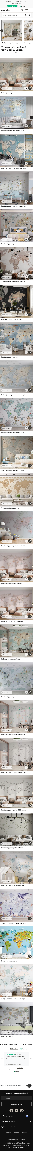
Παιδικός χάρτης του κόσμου (10, 93)
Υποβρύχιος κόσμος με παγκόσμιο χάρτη (13, 923)
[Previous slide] (1, 30)
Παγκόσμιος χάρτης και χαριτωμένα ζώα (13, 734)
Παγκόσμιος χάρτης (7, 1036)
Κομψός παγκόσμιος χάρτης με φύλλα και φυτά (13, 281)
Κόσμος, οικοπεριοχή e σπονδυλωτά (12, 470)
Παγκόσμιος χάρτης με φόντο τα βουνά (13, 168)
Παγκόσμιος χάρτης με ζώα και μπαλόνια (13, 244)
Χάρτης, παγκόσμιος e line (9, 961)
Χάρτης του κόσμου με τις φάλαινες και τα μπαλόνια (13, 998)
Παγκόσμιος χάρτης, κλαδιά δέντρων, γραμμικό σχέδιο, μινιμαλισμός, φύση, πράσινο (13, 847)
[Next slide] (30, 30)
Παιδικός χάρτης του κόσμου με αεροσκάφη (13, 395)
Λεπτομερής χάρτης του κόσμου (11, 319)
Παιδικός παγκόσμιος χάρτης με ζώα (12, 432)
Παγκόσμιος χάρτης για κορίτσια (11, 583)
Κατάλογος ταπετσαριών (14, 1085)
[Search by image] (25, 15)
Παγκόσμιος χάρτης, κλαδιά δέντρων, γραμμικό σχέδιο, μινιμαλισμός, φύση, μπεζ (13, 810)
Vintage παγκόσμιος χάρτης (10, 508)
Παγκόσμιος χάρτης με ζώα (9, 357)
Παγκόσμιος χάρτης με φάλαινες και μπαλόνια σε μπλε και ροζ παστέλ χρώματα (13, 885)
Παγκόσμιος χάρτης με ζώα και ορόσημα (13, 206)
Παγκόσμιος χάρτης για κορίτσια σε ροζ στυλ (13, 546)
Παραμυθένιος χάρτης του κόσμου (12, 621)
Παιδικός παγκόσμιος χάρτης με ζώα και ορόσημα (13, 130)
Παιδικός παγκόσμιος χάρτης (10, 659)
